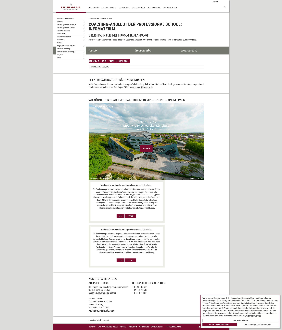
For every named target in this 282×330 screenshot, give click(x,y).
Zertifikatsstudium (63, 31)
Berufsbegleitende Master (66, 28)
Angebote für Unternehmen (66, 46)
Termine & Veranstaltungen (66, 52)
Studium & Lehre (109, 8)
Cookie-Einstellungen (174, 327)
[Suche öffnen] (224, 7)
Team (59, 58)
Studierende (61, 40)
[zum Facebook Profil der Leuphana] (199, 327)
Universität (94, 8)
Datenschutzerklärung (145, 208)
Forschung (124, 8)
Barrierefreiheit (157, 327)
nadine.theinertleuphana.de (101, 310)
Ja (120, 216)
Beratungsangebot (143, 50)
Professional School (65, 19)
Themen (60, 22)
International (154, 8)
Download (93, 50)
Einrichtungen (170, 8)
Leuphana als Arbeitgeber (108, 327)
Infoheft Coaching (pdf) (100, 67)
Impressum (133, 327)
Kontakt (92, 327)
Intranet (123, 327)
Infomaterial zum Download (184, 39)
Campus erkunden (189, 50)
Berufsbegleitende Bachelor (66, 25)
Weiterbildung (61, 34)
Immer (130, 216)
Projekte (60, 55)
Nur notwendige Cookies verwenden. (258, 325)
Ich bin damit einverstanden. (219, 325)
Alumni (59, 43)
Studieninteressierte (64, 37)
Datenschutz (144, 327)
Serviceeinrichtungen (64, 49)
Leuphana (92, 18)
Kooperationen (138, 8)
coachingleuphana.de (142, 87)
